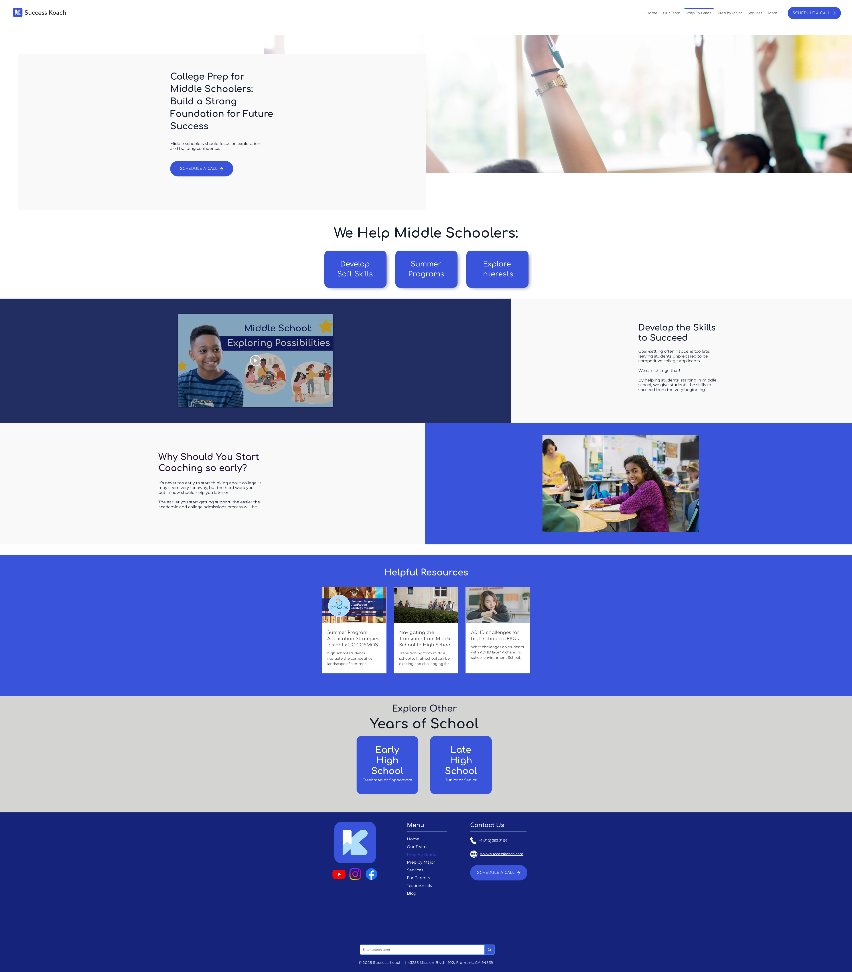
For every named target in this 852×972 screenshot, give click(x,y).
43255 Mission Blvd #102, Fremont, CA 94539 (450, 962)
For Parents (418, 877)
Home (413, 839)
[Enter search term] (489, 949)
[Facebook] (371, 874)
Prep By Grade (421, 854)
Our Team (417, 846)
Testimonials (419, 885)
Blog (411, 893)
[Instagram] (355, 874)
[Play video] (255, 360)
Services (415, 870)
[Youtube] (339, 874)
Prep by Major (421, 862)
